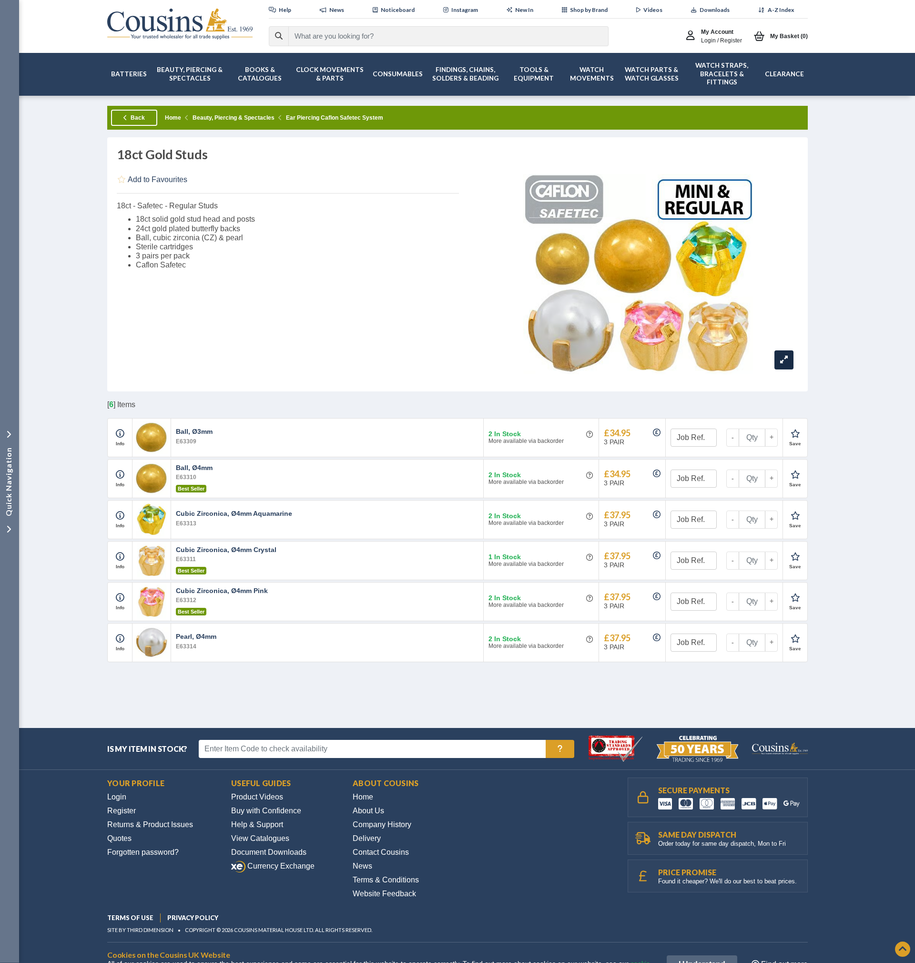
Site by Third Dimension (140, 930)
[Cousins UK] (180, 24)
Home (173, 117)
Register (121, 811)
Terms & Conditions (386, 880)
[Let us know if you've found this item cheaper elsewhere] (657, 433)
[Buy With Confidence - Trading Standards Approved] (616, 748)
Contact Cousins (381, 852)
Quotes (119, 838)
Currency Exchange (280, 866)
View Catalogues (260, 838)
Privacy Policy (192, 918)
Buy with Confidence (266, 811)
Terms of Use (130, 918)
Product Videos (257, 797)
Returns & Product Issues (150, 824)
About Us (368, 811)
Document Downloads (268, 852)
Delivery (367, 838)
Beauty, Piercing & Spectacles (233, 117)
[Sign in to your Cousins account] (692, 36)
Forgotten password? (143, 852)
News (362, 866)
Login (116, 797)
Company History (382, 824)
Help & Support (257, 824)
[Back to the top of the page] (902, 950)
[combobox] (439, 36)
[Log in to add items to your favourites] (795, 434)
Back (137, 117)
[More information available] (120, 434)
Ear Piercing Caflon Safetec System (334, 117)
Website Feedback (384, 894)
